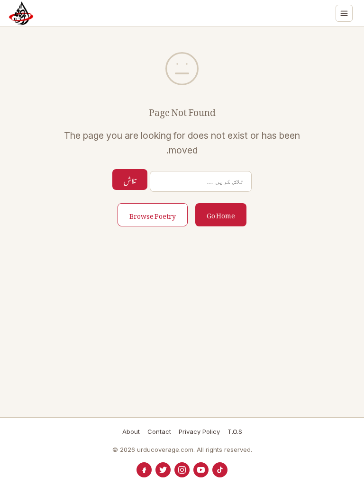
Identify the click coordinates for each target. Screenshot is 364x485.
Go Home (221, 214)
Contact (159, 431)
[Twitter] (163, 469)
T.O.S (235, 431)
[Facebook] (144, 469)
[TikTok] (220, 469)
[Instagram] (182, 469)
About (131, 431)
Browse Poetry (152, 214)
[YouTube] (201, 469)
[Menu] (344, 13)
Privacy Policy (199, 431)
